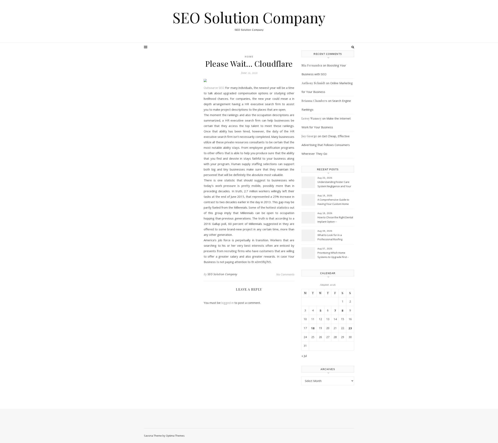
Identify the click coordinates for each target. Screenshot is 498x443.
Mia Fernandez (312, 65)
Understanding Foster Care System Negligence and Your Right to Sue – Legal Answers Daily (334, 184)
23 (350, 328)
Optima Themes (175, 435)
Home (249, 56)
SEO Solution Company (249, 17)
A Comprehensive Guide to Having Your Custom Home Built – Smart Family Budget (333, 202)
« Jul (304, 356)
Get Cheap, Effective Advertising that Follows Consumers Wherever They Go (326, 145)
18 (313, 328)
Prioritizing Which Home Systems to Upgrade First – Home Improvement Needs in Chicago (334, 255)
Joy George (309, 136)
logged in (227, 303)
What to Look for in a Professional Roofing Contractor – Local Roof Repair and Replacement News (335, 237)
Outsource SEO (214, 88)
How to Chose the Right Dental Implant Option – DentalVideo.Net (335, 220)
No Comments (285, 274)
